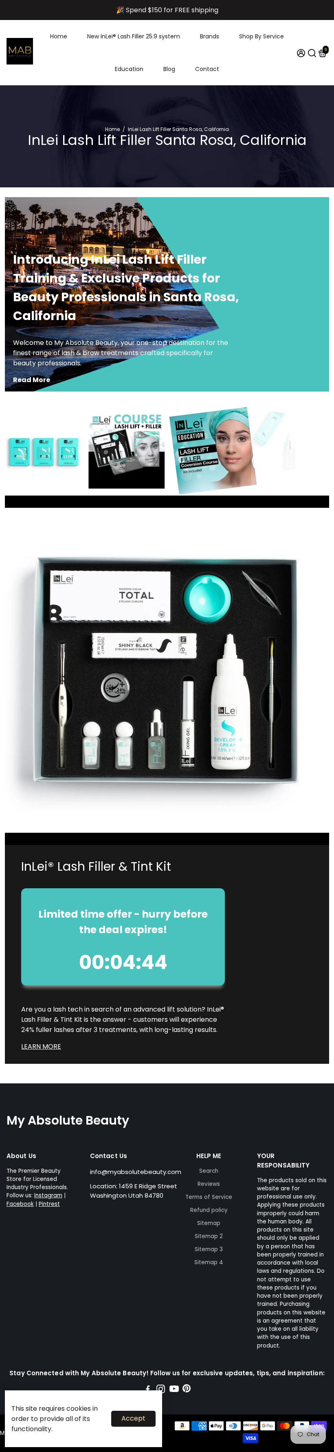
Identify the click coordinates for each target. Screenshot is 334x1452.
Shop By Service (261, 36)
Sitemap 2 (209, 1236)
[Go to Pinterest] (186, 1390)
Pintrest (49, 1204)
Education (129, 69)
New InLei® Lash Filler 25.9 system (133, 36)
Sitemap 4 (208, 1262)
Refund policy (209, 1210)
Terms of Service (208, 1197)
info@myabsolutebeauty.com (135, 1171)
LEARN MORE (41, 1046)
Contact (207, 69)
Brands (209, 36)
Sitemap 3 (209, 1249)
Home (58, 36)
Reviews (209, 1184)
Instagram (48, 1195)
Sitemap (208, 1223)
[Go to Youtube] (174, 1390)
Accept (133, 1418)
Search (208, 1171)
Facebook (20, 1204)
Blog (169, 69)
